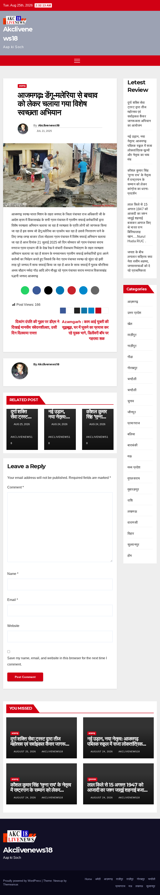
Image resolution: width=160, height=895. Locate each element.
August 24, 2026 (102, 751)
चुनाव (131, 401)
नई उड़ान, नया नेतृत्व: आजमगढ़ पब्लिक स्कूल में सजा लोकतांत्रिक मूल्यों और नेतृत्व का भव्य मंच (114, 744)
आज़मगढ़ (22, 86)
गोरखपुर (132, 368)
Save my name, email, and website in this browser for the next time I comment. (57, 661)
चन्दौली (132, 379)
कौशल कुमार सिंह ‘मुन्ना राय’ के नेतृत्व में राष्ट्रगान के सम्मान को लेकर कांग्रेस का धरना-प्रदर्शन (40, 790)
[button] (146, 60)
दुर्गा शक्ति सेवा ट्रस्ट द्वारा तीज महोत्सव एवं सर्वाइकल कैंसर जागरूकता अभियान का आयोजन (41, 744)
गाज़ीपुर (132, 346)
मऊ (130, 456)
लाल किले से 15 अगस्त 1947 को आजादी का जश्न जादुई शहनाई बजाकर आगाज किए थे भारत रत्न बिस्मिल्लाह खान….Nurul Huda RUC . (139, 223)
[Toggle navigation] (77, 60)
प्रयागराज (134, 423)
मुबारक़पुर (133, 489)
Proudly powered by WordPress (22, 880)
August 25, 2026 (25, 751)
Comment (15, 487)
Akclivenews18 (49, 125)
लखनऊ (132, 511)
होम (130, 555)
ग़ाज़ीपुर (132, 335)
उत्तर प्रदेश (134, 313)
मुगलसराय (134, 478)
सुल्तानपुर (133, 544)
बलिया (131, 434)
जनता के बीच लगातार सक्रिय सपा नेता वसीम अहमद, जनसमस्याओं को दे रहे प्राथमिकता (140, 261)
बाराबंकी (133, 445)
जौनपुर (132, 412)
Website (13, 626)
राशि (130, 500)
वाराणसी (133, 522)
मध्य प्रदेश (134, 467)
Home (88, 879)
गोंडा (130, 357)
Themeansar (10, 884)
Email (12, 600)
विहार (131, 533)
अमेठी (98, 879)
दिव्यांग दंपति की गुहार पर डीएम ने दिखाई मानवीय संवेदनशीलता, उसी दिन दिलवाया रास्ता (35, 327)
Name (12, 573)
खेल (130, 324)
